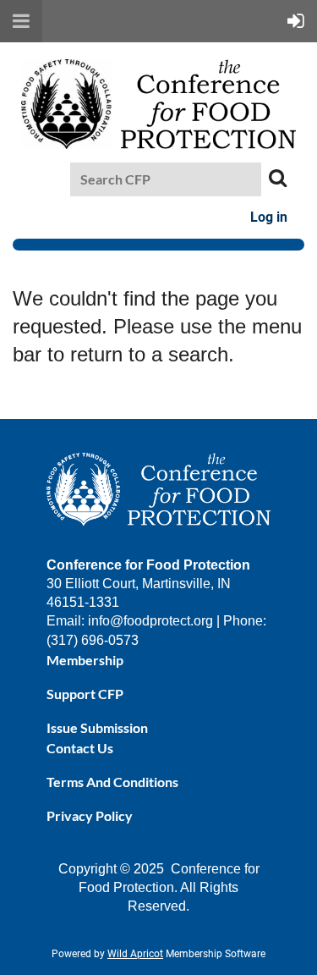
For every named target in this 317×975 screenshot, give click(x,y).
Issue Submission (97, 727)
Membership (84, 660)
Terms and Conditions (112, 782)
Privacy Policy (89, 815)
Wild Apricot (135, 954)
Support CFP (84, 694)
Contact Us (79, 748)
